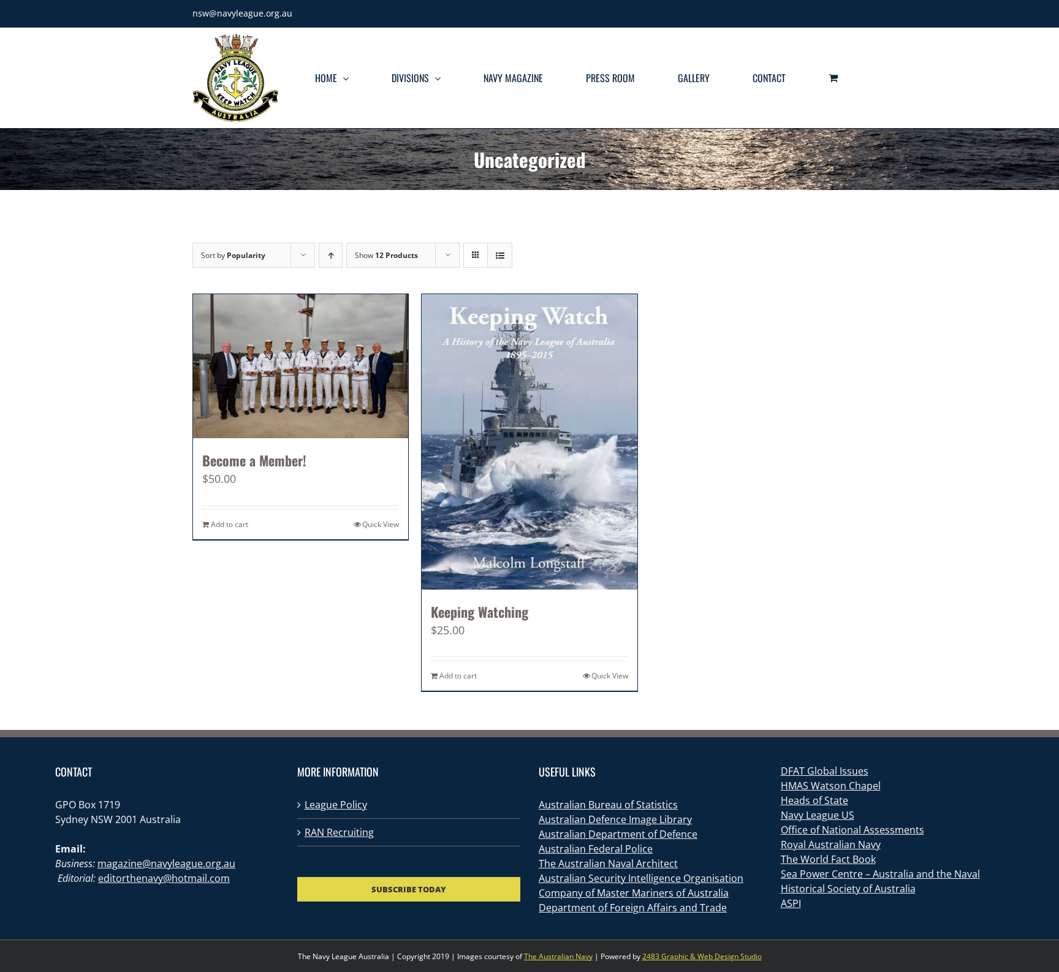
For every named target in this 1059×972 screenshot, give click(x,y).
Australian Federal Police (596, 849)
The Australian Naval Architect (608, 863)
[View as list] (500, 255)
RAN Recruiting (339, 832)
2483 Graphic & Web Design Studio (702, 956)
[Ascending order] (331, 255)
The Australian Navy (558, 956)
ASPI (791, 903)
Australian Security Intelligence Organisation (641, 878)
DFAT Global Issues (824, 771)
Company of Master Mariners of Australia (634, 893)
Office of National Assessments (852, 830)
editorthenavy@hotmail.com (164, 878)
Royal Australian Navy (831, 844)
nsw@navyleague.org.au (242, 13)
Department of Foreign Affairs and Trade (633, 907)
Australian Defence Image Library (615, 819)
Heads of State (814, 800)
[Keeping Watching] (529, 442)
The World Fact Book (828, 859)
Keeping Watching (479, 611)
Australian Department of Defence (618, 834)
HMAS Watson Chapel (831, 785)
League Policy (336, 804)
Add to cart (229, 524)
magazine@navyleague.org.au (166, 863)
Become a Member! (254, 460)
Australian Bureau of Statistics (608, 804)
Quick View (380, 524)
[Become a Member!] (300, 366)
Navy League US (817, 815)
